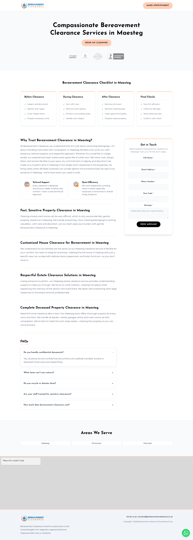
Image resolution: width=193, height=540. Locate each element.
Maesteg (45, 443)
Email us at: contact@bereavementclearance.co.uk (149, 516)
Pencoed (148, 443)
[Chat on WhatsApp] (186, 533)
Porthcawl (96, 443)
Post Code (148, 193)
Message (148, 205)
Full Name (148, 158)
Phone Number (148, 181)
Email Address (149, 170)
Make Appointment (158, 5)
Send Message (148, 224)
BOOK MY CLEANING (96, 43)
